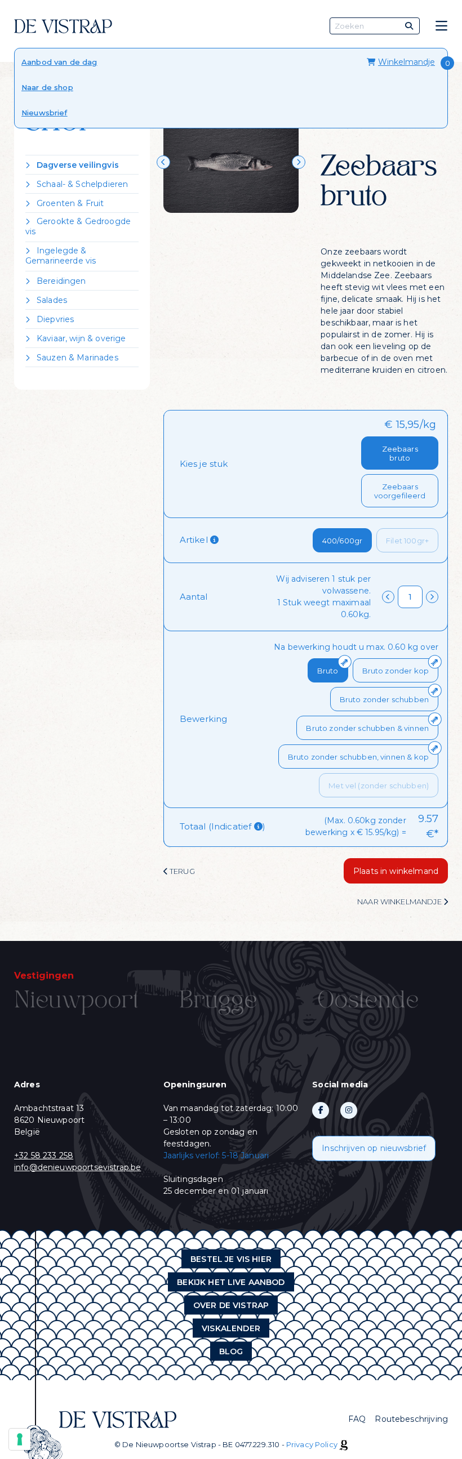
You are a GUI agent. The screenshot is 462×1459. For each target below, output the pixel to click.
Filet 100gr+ (407, 540)
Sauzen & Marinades (77, 358)
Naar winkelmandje (400, 901)
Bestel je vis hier (231, 1258)
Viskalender (231, 1328)
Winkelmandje (406, 62)
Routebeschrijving (411, 1419)
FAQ (357, 1419)
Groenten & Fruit (70, 203)
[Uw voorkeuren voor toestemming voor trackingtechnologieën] (19, 1439)
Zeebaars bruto (400, 453)
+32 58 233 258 (43, 1155)
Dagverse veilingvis (78, 165)
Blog (231, 1351)
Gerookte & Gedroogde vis (78, 226)
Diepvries (55, 319)
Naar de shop (47, 87)
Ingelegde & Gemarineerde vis (60, 256)
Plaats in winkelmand (395, 871)
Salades (52, 300)
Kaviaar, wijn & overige (81, 338)
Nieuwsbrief (44, 112)
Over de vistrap (231, 1305)
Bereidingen (61, 281)
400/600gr (342, 540)
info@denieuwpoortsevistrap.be (77, 1167)
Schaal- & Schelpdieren (82, 184)
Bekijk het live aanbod (231, 1282)
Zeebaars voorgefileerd (400, 491)
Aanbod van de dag (59, 61)
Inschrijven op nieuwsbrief (374, 1148)
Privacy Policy (311, 1444)
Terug (181, 871)
